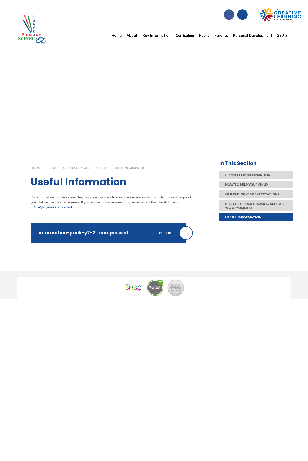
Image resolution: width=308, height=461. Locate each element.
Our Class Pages (76, 167)
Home (35, 167)
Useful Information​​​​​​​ (129, 167)
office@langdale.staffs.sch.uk (52, 207)
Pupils (51, 167)
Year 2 (101, 167)
